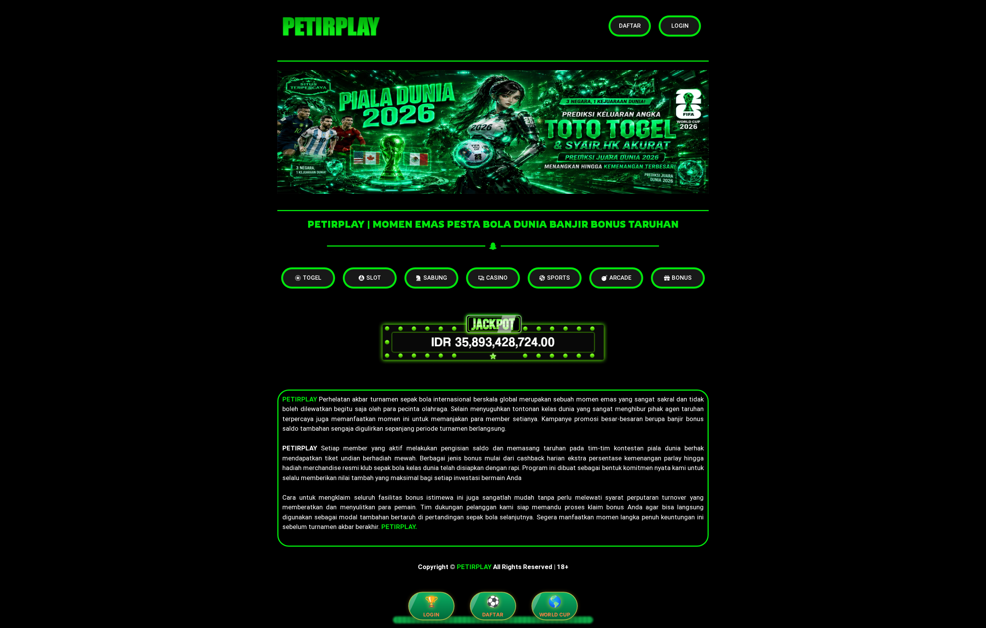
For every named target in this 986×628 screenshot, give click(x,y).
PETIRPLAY (474, 567)
